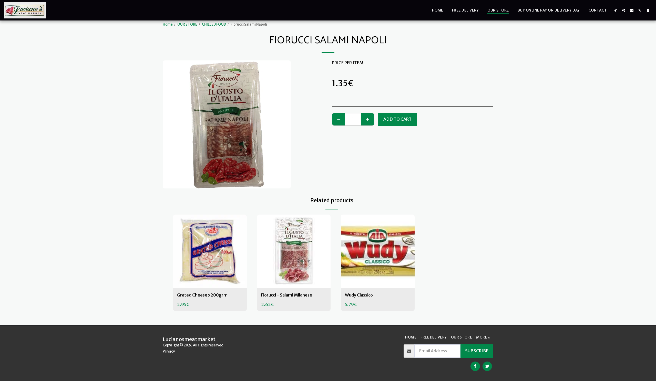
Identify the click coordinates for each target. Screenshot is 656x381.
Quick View (210, 282)
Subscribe (476, 351)
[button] (615, 10)
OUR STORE (187, 24)
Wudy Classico (359, 295)
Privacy (169, 351)
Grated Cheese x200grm (202, 295)
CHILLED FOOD (214, 24)
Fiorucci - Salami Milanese (286, 295)
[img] (210, 251)
